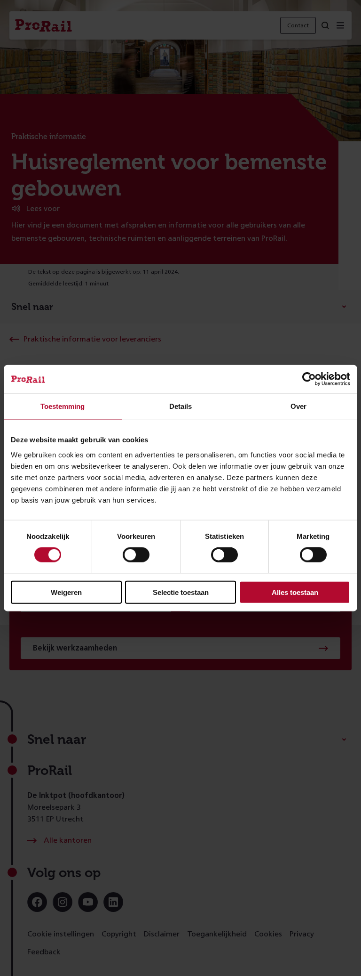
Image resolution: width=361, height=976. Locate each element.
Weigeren (66, 592)
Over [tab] (298, 406)
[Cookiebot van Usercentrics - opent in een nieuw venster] (309, 379)
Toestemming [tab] (62, 406)
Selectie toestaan (181, 592)
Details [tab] (180, 406)
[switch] (136, 554)
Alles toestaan (295, 592)
